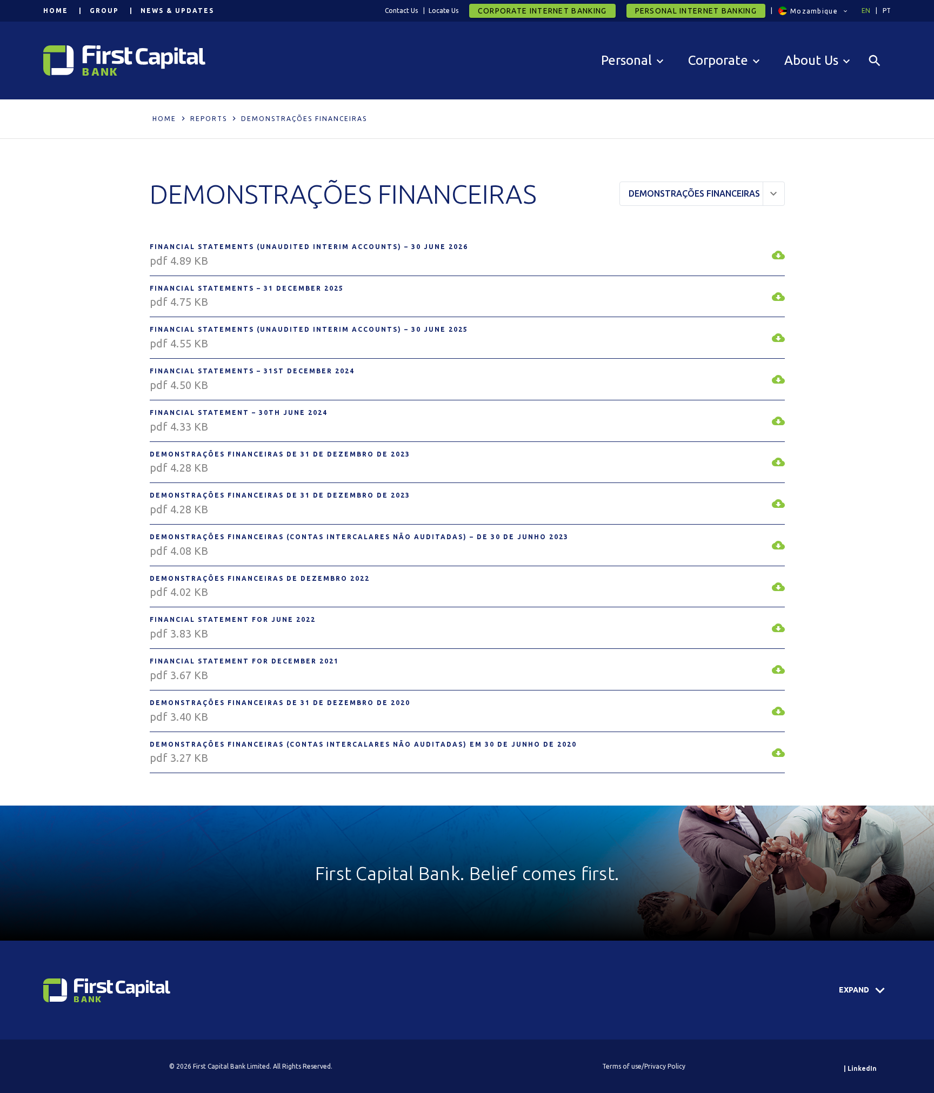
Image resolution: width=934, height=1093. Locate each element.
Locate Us (443, 10)
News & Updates (177, 10)
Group (104, 10)
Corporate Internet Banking (542, 10)
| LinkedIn (860, 1068)
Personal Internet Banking (696, 10)
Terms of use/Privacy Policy (643, 1066)
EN (866, 10)
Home (55, 10)
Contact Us (401, 10)
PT (887, 10)
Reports (208, 118)
